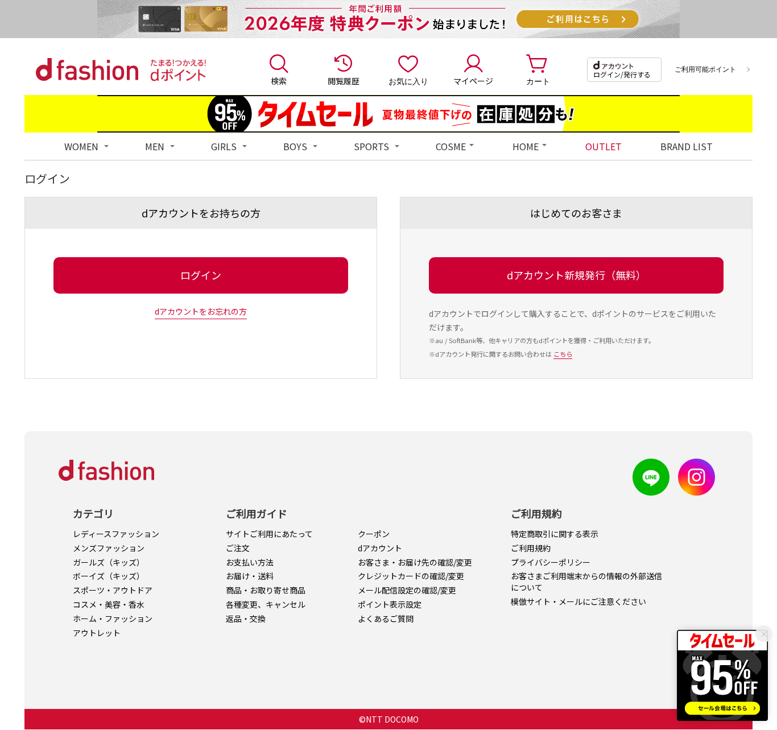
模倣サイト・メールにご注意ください (578, 601)
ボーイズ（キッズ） (108, 575)
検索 (279, 80)
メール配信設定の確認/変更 (407, 590)
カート (538, 81)
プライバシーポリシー (550, 562)
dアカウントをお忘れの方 (201, 311)
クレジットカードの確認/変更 (411, 575)
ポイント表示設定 (389, 604)
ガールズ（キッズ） (108, 562)
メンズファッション (108, 548)
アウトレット (97, 632)
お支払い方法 (250, 562)
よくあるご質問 (386, 618)
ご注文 (238, 548)
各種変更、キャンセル (265, 604)
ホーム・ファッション (112, 618)
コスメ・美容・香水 (108, 604)
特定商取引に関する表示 (554, 533)
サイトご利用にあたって (269, 533)
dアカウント (380, 548)
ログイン (200, 274)
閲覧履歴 (343, 80)
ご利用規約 (531, 548)
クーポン (374, 533)
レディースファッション (116, 533)
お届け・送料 (250, 575)
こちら (562, 353)
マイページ (473, 80)
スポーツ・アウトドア (112, 590)
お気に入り (408, 81)
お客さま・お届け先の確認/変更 (415, 562)
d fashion (87, 69)
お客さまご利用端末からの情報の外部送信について (586, 581)
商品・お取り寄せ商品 (265, 590)
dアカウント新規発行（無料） (576, 274)
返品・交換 (246, 618)
